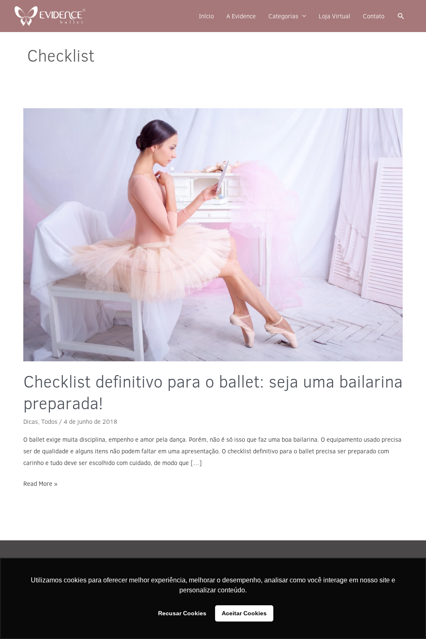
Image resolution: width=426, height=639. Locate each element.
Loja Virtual (334, 16)
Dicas (30, 421)
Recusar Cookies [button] (182, 613)
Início (206, 16)
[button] (401, 16)
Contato (373, 16)
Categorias (283, 16)
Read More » (40, 483)
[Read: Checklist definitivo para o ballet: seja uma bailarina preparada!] (213, 234)
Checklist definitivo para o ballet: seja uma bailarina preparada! (213, 392)
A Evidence (241, 16)
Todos (49, 421)
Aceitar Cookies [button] (244, 613)
